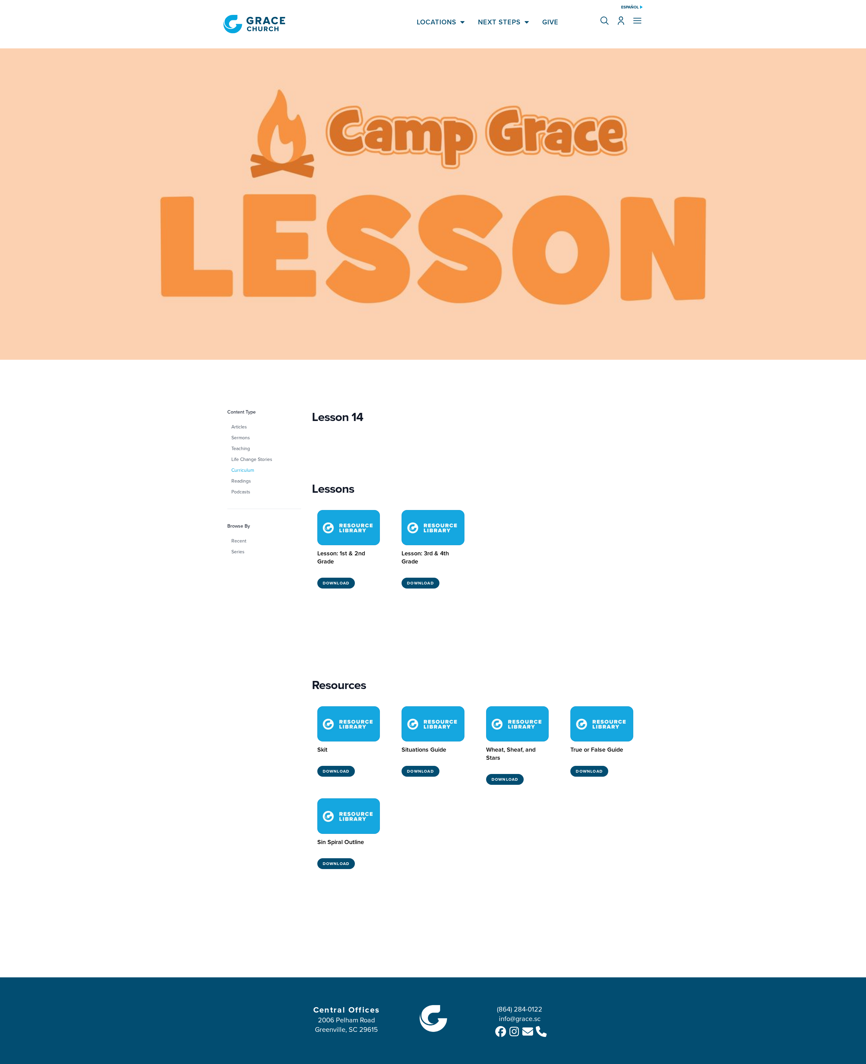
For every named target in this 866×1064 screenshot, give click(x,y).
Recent (238, 540)
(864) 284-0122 (519, 1009)
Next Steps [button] (499, 22)
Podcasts (240, 491)
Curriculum (242, 470)
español (630, 7)
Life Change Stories (251, 459)
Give (550, 22)
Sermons (240, 437)
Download (336, 583)
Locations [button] (436, 22)
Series (238, 551)
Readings (241, 481)
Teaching (240, 448)
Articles (239, 426)
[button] (604, 20)
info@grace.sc (520, 1018)
